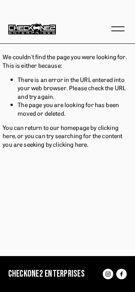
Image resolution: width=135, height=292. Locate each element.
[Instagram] (108, 274)
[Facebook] (121, 274)
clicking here (70, 144)
